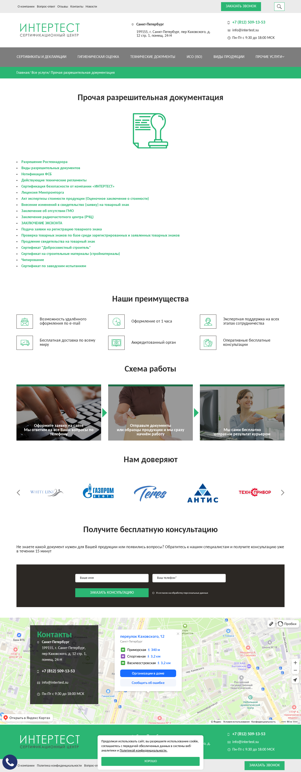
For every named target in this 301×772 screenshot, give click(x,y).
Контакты (76, 6)
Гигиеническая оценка (98, 57)
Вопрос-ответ (46, 6)
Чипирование (32, 260)
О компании (26, 6)
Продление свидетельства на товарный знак (58, 242)
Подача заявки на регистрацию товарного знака (61, 229)
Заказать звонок (241, 6)
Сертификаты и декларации (41, 57)
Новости (91, 6)
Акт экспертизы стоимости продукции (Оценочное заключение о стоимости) (85, 199)
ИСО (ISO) (194, 57)
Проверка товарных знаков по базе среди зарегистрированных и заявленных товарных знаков (100, 235)
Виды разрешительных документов (50, 168)
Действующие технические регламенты (54, 180)
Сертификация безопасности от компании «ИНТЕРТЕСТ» (68, 186)
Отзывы (62, 6)
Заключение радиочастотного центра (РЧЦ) (57, 217)
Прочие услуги (269, 57)
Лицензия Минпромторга (42, 193)
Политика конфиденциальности (59, 766)
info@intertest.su (245, 30)
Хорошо (150, 761)
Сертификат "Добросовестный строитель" (56, 248)
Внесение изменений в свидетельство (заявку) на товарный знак (75, 205)
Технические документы (152, 57)
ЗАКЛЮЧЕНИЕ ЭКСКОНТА (41, 223)
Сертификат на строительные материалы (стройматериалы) (70, 254)
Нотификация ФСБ (36, 174)
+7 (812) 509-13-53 (248, 22)
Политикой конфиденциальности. (143, 750)
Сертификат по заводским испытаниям (53, 266)
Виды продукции (229, 57)
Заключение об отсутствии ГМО (47, 211)
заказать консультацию (112, 593)
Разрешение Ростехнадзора (44, 162)
